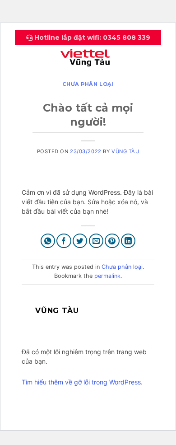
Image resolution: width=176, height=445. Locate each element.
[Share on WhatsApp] (48, 241)
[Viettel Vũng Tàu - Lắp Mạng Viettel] (88, 56)
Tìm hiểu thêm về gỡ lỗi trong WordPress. (82, 382)
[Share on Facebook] (63, 241)
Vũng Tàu (125, 151)
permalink (107, 275)
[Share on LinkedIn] (128, 241)
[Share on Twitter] (80, 241)
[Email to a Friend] (96, 241)
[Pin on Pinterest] (112, 241)
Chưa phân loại (88, 84)
